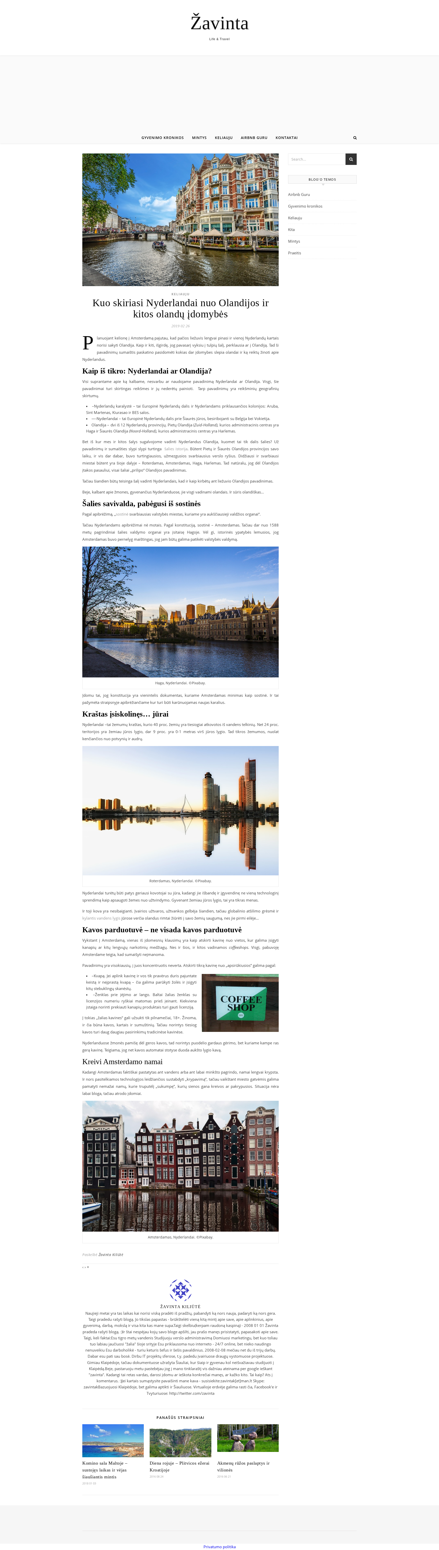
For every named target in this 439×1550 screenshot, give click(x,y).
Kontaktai (287, 137)
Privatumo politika (219, 1546)
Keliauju (224, 137)
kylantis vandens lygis (101, 918)
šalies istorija (175, 448)
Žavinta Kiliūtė (111, 1254)
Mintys (199, 137)
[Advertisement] (219, 94)
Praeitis (294, 252)
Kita (291, 229)
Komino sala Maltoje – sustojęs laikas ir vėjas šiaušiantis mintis (105, 1470)
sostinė (122, 514)
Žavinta (219, 22)
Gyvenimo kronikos (163, 137)
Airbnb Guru (254, 137)
